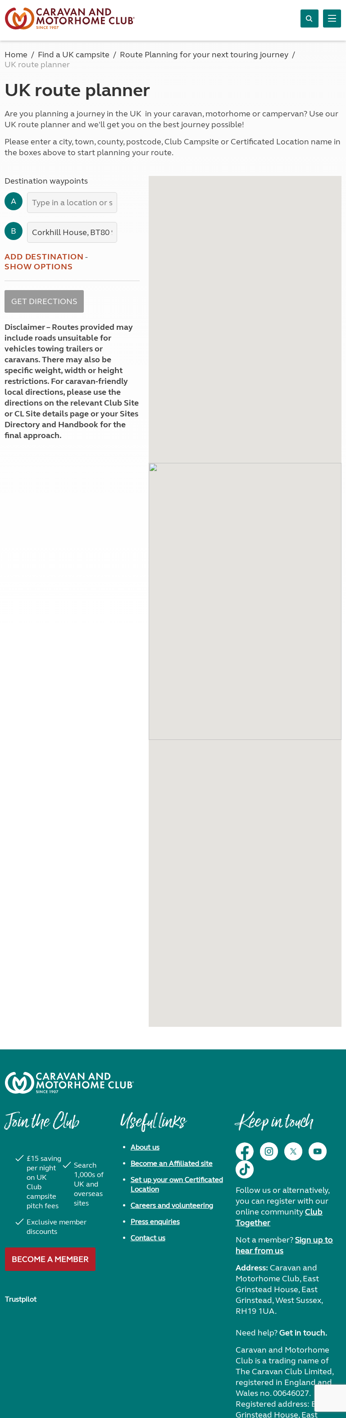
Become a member (50, 1259)
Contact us (148, 1237)
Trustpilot (20, 1299)
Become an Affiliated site (172, 1163)
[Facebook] (245, 1151)
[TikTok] (245, 1169)
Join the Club (42, 1126)
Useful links (152, 1126)
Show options (39, 267)
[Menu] (332, 18)
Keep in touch (274, 1126)
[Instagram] (269, 1151)
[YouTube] (318, 1151)
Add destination (44, 257)
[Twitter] (293, 1151)
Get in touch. (303, 1333)
